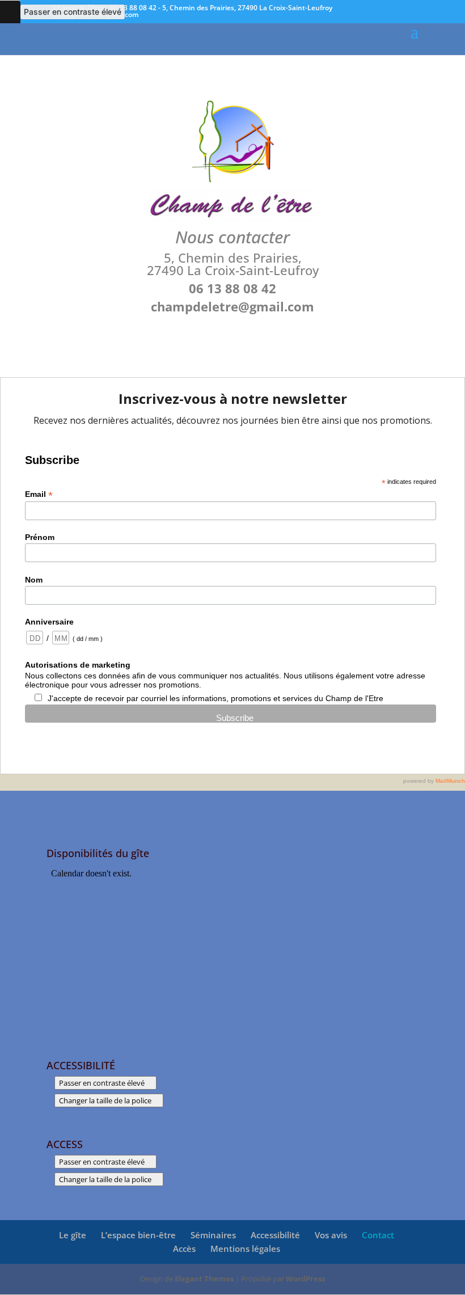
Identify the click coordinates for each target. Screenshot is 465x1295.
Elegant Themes (204, 1278)
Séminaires (213, 1235)
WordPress (305, 1278)
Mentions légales (245, 1248)
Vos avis (331, 1235)
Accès (184, 1248)
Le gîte (72, 1235)
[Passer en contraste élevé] (10, 12)
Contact (378, 1235)
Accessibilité (275, 1235)
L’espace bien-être (138, 1235)
